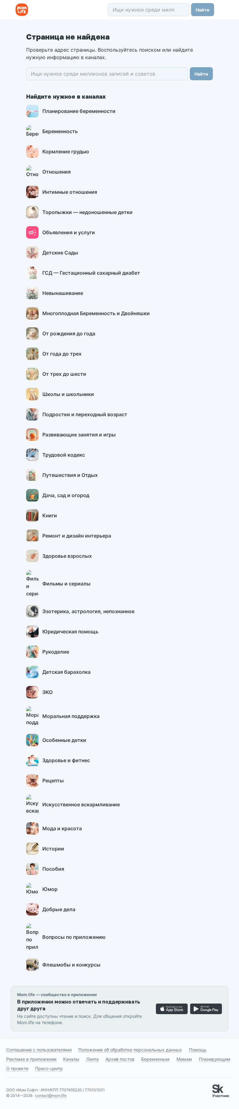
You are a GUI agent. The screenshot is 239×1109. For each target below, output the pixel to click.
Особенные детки (64, 740)
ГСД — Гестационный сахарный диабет (91, 273)
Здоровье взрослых (67, 556)
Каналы (71, 1059)
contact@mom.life (51, 1095)
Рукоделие (55, 652)
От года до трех (62, 354)
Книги (49, 515)
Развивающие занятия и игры (79, 434)
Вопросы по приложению (73, 937)
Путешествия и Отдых (70, 475)
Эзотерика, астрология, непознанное (88, 611)
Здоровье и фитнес (66, 760)
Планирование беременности (78, 111)
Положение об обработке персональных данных (130, 1049)
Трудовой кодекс (63, 455)
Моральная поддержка (71, 716)
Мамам (184, 1059)
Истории (53, 849)
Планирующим (214, 1059)
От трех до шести (64, 374)
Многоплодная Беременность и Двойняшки (96, 313)
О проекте (17, 1068)
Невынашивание (62, 293)
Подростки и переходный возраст (84, 414)
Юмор (50, 889)
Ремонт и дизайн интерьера (76, 536)
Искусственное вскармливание (81, 804)
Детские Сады (60, 252)
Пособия (53, 869)
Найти (202, 9)
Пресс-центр (49, 1068)
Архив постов (119, 1059)
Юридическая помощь (70, 631)
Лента (92, 1059)
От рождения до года (68, 333)
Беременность (60, 131)
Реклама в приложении (31, 1059)
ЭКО (47, 692)
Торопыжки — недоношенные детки (87, 212)
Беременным (155, 1059)
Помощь (198, 1049)
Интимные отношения (69, 192)
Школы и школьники (68, 394)
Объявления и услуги (68, 232)
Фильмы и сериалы (66, 583)
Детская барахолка (66, 672)
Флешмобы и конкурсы (71, 965)
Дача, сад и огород (65, 495)
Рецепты (53, 780)
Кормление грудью (65, 151)
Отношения (56, 172)
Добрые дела (58, 909)
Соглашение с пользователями (39, 1049)
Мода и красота (62, 828)
